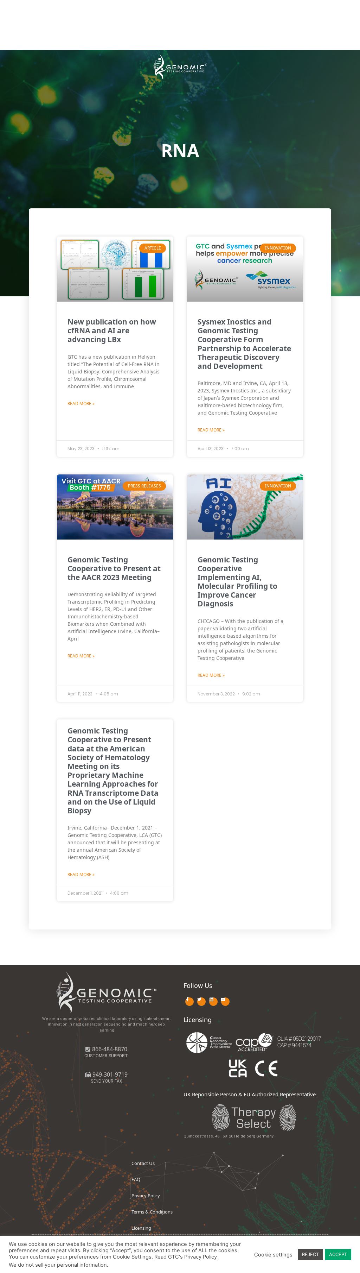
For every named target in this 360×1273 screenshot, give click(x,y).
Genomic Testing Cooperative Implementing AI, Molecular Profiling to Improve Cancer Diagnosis (237, 582)
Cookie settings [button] (273, 1255)
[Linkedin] (213, 1001)
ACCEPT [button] (338, 1254)
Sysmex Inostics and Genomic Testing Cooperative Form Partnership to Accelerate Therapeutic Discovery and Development (244, 344)
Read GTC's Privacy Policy (185, 1257)
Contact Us (143, 1163)
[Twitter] (201, 1001)
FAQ (135, 1179)
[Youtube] (225, 1001)
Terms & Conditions (152, 1212)
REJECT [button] (310, 1254)
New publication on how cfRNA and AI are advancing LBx (112, 330)
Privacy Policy (145, 1195)
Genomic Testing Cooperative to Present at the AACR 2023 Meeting (114, 568)
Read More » (81, 404)
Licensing (141, 1228)
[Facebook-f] (189, 1001)
